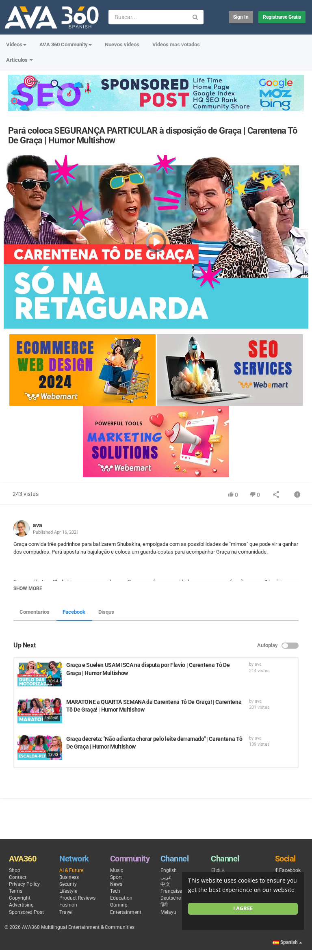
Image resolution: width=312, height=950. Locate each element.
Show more (27, 588)
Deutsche (170, 898)
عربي (165, 877)
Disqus (106, 612)
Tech (115, 891)
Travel (66, 912)
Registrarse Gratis (282, 17)
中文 (165, 884)
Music (116, 870)
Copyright (19, 898)
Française (171, 891)
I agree (243, 908)
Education (121, 898)
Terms (15, 891)
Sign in (241, 17)
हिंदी (164, 905)
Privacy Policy (24, 884)
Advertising (21, 905)
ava (37, 525)
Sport (116, 877)
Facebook (74, 612)
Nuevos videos (122, 44)
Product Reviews (77, 898)
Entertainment (125, 912)
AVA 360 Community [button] (63, 44)
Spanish (289, 942)
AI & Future (71, 870)
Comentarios (35, 612)
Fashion (68, 905)
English (168, 870)
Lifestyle (68, 891)
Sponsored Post (26, 912)
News (116, 884)
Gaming (119, 905)
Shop (14, 870)
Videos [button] (14, 44)
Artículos (17, 60)
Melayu (168, 912)
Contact (17, 877)
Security (68, 884)
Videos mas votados (176, 44)
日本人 (218, 870)
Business (69, 877)
